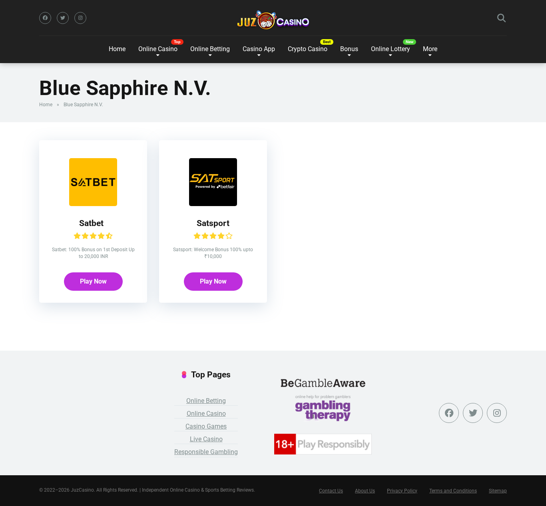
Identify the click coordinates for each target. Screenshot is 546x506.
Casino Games (206, 426)
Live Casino (206, 439)
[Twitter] (63, 18)
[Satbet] (93, 204)
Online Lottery (390, 49)
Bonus (349, 49)
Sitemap (498, 491)
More (430, 49)
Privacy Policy (402, 491)
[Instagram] (80, 18)
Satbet (93, 223)
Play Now (93, 281)
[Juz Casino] (273, 20)
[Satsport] (213, 204)
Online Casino (157, 49)
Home (117, 49)
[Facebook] (45, 18)
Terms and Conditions (453, 491)
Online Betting (206, 401)
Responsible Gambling (206, 452)
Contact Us (331, 491)
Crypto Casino (307, 49)
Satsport (213, 223)
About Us (365, 491)
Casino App (259, 49)
